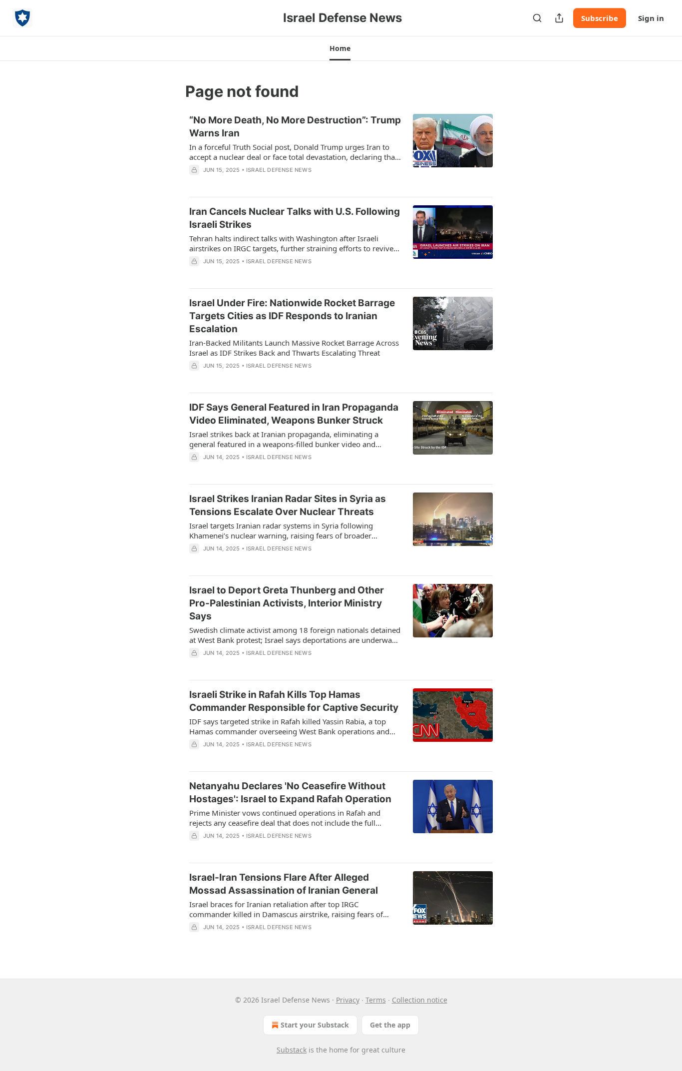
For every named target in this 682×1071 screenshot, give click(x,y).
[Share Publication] (559, 18)
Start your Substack (315, 1025)
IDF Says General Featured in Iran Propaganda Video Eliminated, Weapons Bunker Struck (293, 414)
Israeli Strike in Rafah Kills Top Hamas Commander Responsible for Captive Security (293, 701)
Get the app (390, 1025)
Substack (292, 1050)
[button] (340, 48)
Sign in (651, 18)
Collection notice (419, 1000)
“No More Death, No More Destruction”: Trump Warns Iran (295, 126)
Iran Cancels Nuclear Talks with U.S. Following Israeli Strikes (294, 218)
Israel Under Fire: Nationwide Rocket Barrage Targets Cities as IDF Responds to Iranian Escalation (292, 316)
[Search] (537, 18)
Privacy (347, 1000)
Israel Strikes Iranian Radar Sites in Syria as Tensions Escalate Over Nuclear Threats (287, 505)
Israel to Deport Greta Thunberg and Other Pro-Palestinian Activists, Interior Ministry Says (286, 603)
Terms (375, 1000)
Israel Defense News (279, 169)
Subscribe (599, 18)
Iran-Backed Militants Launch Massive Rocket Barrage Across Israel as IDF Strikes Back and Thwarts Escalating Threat (294, 348)
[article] (341, 151)
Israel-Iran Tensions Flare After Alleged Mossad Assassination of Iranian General (283, 884)
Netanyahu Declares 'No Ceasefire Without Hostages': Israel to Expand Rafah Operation (290, 792)
